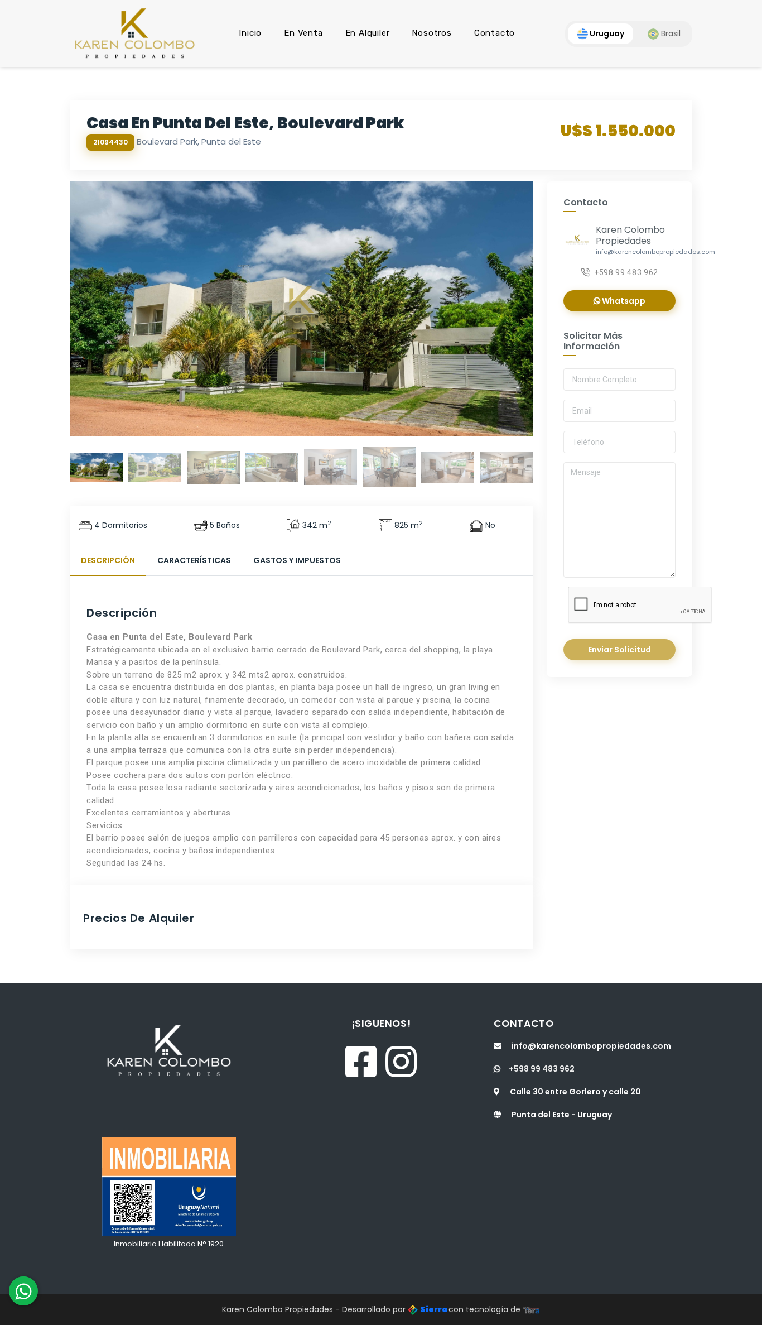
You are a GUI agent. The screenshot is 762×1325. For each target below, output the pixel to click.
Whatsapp (622, 300)
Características (194, 560)
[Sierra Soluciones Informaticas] (532, 1309)
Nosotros (431, 33)
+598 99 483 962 (626, 272)
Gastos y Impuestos (297, 560)
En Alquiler (367, 33)
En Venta (303, 33)
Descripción (108, 560)
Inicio (250, 33)
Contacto (494, 33)
